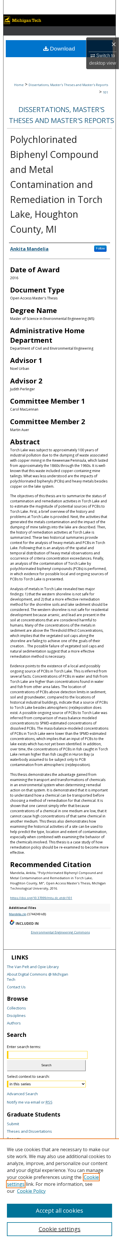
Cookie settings (60, 1229)
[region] (59, 1190)
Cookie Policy (31, 1191)
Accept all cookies (59, 1210)
